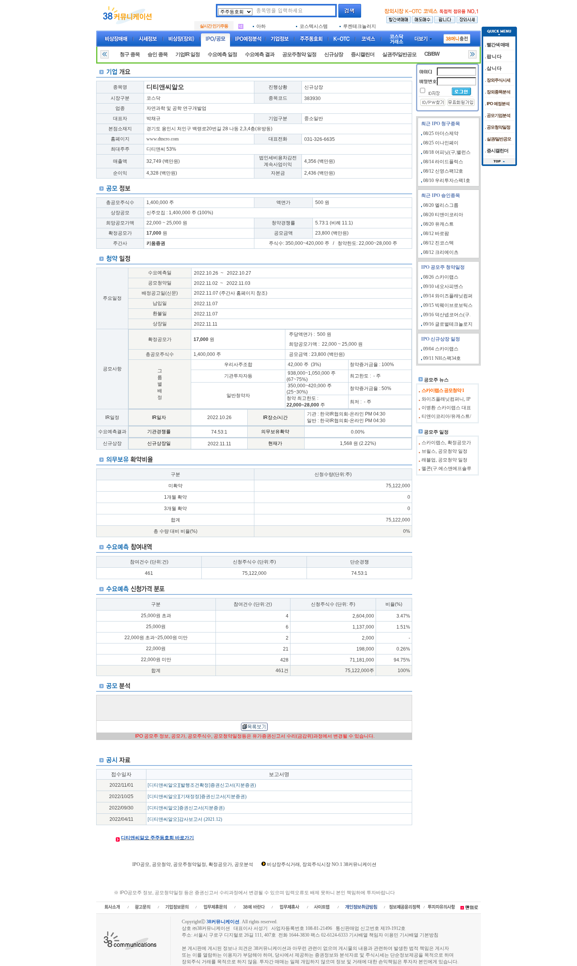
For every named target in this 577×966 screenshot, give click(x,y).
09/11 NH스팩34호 (442, 358)
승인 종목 (158, 54)
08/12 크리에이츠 (440, 252)
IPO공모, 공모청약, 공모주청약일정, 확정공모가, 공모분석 (192, 864)
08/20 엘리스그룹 (440, 205)
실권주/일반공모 (399, 54)
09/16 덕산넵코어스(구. (447, 314)
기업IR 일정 (187, 54)
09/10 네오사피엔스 (443, 286)
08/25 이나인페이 (440, 143)
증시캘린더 (362, 54)
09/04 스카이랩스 (440, 349)
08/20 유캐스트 (438, 224)
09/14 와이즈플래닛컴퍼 (448, 296)
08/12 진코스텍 (438, 243)
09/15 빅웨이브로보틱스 (448, 305)
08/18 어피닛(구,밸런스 (447, 152)
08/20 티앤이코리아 (443, 214)
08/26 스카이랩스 (440, 277)
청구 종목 (130, 54)
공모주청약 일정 (299, 54)
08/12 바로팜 (436, 233)
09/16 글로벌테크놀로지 (448, 324)
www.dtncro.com (162, 139)
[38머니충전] (457, 37)
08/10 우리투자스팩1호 (446, 180)
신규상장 (333, 54)
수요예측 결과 (259, 54)
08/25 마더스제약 (440, 133)
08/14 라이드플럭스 (443, 161)
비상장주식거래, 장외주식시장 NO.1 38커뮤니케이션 (321, 864)
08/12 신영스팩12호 (443, 171)
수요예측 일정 (222, 54)
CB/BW (431, 54)
